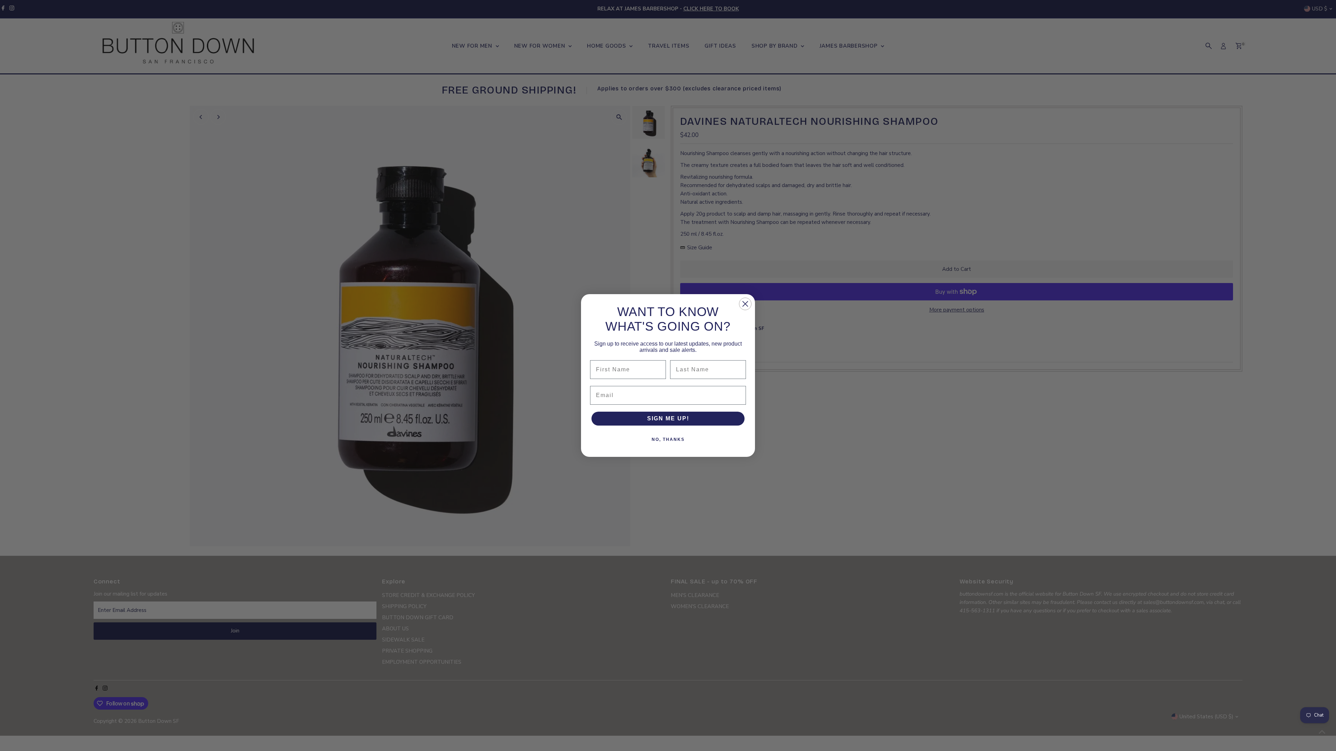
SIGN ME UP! (668, 418)
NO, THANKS (668, 439)
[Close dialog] (745, 304)
